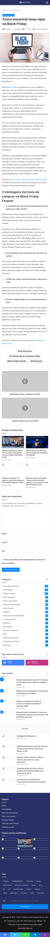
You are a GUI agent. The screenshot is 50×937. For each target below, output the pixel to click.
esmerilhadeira (18, 889)
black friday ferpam (17, 361)
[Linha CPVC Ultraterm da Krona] (25, 851)
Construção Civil (9, 619)
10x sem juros (25, 351)
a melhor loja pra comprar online (25, 356)
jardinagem (13, 893)
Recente (25, 728)
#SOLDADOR (7, 885)
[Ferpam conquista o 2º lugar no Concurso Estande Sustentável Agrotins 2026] (13, 469)
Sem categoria (8, 597)
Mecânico (7, 623)
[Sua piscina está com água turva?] (9, 861)
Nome (4, 534)
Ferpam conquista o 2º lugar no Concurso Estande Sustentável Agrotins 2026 (13, 480)
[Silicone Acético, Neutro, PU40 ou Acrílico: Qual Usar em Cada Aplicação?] (8, 760)
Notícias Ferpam (15, 10)
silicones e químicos (10, 630)
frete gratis (37, 361)
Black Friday (12, 87)
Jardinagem (7, 627)
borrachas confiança (21, 885)
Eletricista (7, 645)
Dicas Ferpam (8, 608)
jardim (5, 893)
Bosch (34, 885)
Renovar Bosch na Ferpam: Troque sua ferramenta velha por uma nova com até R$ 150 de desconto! (32, 714)
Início (6, 10)
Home (4, 806)
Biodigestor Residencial (26, 736)
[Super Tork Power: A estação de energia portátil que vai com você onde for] (40, 851)
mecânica (24, 893)
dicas (40, 885)
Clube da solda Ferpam (11, 604)
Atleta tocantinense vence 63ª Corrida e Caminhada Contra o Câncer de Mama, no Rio (32, 682)
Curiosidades (8, 590)
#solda (38, 881)
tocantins (41, 893)
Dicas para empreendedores (13, 616)
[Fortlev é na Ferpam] (9, 851)
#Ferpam (6, 881)
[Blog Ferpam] (25, 2)
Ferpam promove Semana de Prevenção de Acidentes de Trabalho (36, 453)
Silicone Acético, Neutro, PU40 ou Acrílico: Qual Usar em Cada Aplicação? (30, 759)
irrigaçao (37, 889)
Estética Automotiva (10, 638)
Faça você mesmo (10, 601)
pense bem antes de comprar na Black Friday (28, 179)
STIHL (32, 893)
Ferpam (28, 889)
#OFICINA (30, 881)
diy (4, 889)
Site (3, 551)
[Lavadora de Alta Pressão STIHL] (25, 861)
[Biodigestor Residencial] (8, 739)
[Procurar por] (47, 3)
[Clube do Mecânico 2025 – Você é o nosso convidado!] (40, 861)
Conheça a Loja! (8, 827)
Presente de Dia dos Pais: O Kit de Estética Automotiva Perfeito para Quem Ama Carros (30, 770)
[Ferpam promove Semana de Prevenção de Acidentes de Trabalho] (37, 442)
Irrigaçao (6, 612)
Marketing (7, 29)
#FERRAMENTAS (17, 881)
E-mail (5, 542)
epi (9, 889)
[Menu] (3, 3)
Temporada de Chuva (11, 641)
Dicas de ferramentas (11, 586)
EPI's (5, 634)
